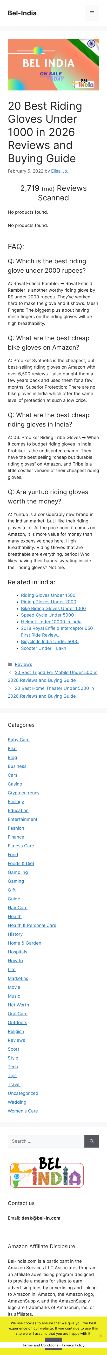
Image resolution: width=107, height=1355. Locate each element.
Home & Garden (24, 943)
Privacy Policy (73, 1345)
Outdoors (17, 1022)
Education (18, 810)
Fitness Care (21, 845)
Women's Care (23, 1111)
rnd (48, 188)
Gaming (16, 881)
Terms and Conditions (40, 1345)
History (15, 934)
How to (15, 960)
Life (12, 969)
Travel (14, 1084)
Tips (12, 1075)
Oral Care (18, 1013)
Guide (14, 898)
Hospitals (17, 951)
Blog (12, 757)
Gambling (18, 872)
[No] (100, 1335)
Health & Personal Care (32, 925)
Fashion (16, 828)
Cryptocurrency (23, 792)
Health (15, 916)
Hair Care (18, 907)
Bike (12, 748)
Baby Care (19, 739)
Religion (16, 1031)
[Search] (91, 1141)
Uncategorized (23, 1093)
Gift (12, 890)
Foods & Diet (21, 863)
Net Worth (18, 1004)
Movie (14, 987)
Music (14, 996)
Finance (16, 837)
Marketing (18, 978)
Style (13, 1058)
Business (17, 766)
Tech (13, 1066)
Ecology (16, 801)
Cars (12, 775)
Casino (15, 784)
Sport (13, 1049)
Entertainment (22, 819)
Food (13, 854)
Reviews (23, 664)
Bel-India (22, 13)
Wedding (17, 1102)
